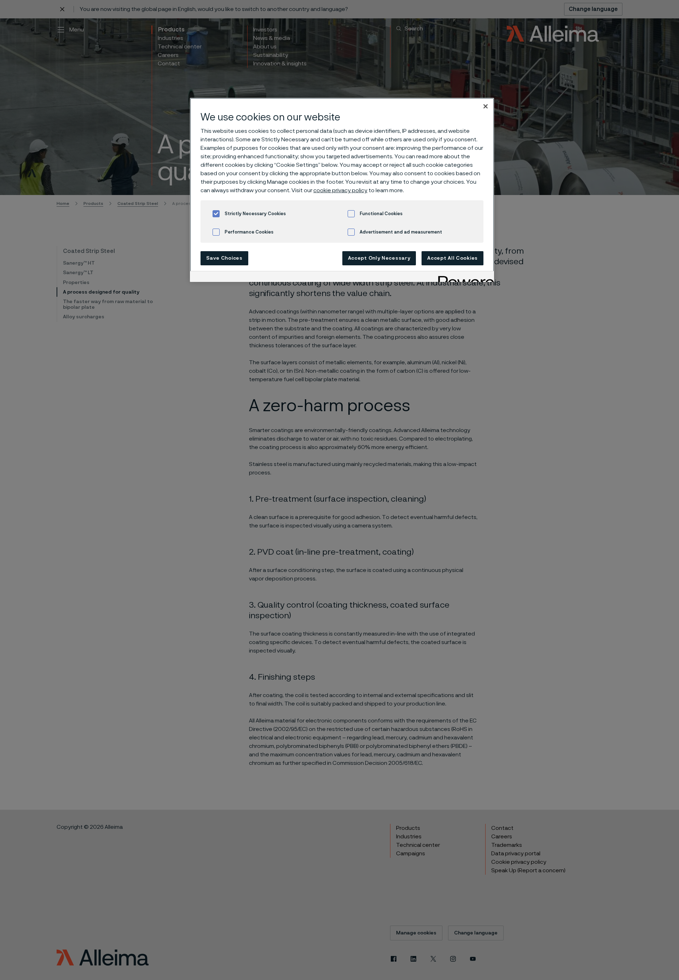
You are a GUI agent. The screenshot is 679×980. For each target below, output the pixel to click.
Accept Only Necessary (379, 258)
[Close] (485, 106)
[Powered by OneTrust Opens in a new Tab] (464, 277)
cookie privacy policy (340, 190)
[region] (342, 190)
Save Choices (224, 258)
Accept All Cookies (452, 258)
